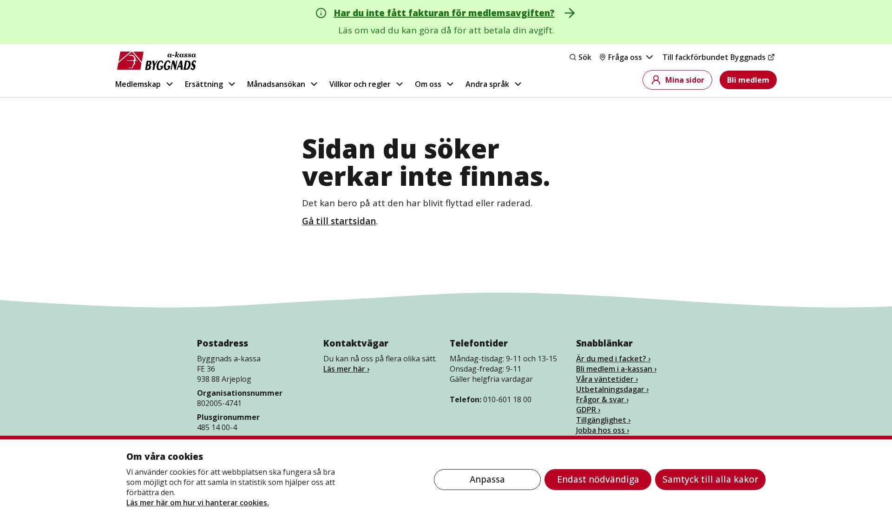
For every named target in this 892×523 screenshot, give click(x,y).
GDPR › (588, 410)
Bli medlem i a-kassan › (616, 369)
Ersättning (204, 84)
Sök (584, 57)
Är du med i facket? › (613, 358)
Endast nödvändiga (598, 479)
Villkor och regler (360, 84)
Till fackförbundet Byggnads (714, 57)
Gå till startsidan (339, 221)
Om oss (428, 84)
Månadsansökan (276, 84)
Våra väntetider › (607, 379)
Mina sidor (684, 80)
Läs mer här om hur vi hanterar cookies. (197, 502)
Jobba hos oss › (602, 430)
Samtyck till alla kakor (710, 479)
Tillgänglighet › (603, 420)
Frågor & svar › (602, 399)
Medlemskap (138, 84)
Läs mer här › (346, 369)
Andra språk (487, 84)
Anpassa (487, 479)
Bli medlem (748, 80)
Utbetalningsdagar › (612, 389)
